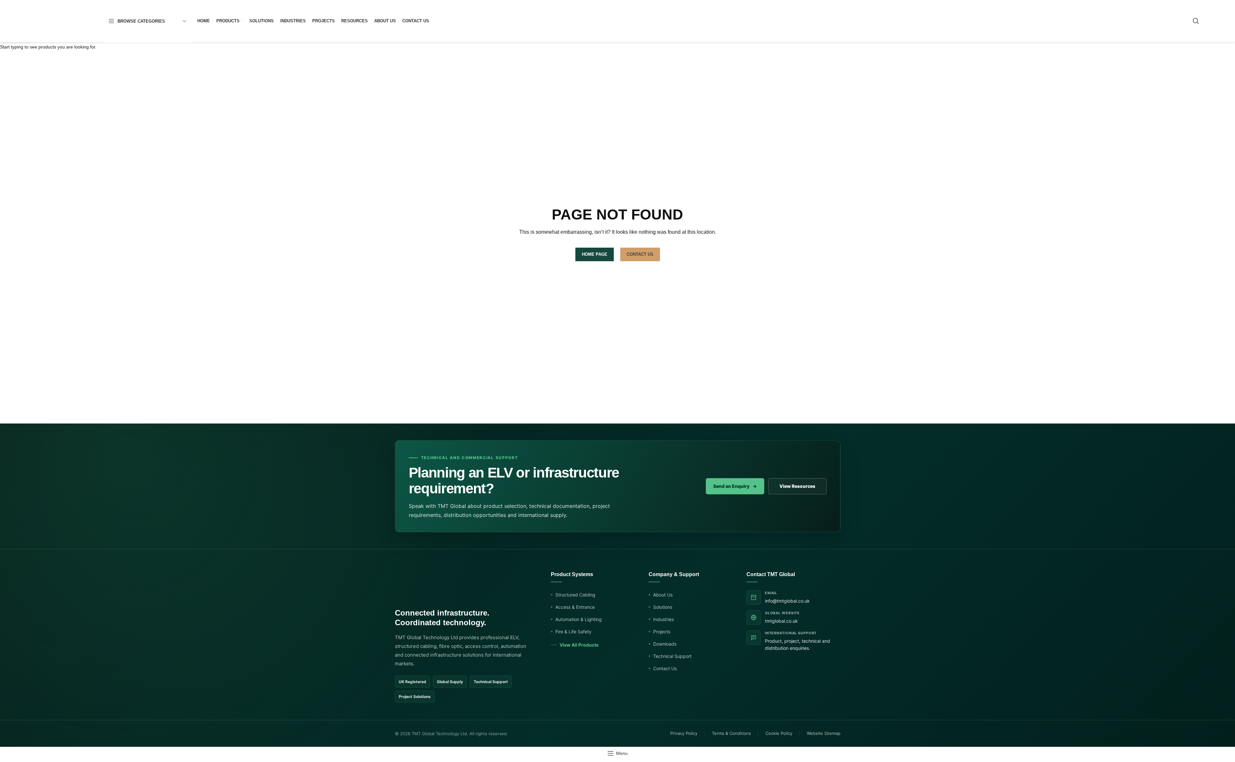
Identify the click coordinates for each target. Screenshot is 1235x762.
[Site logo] (66, 20)
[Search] (1195, 21)
